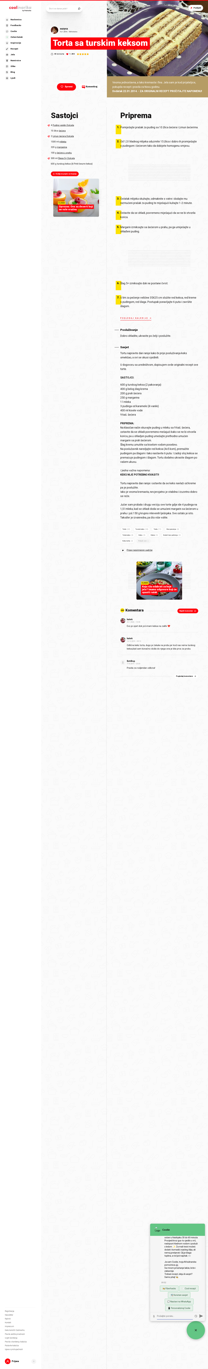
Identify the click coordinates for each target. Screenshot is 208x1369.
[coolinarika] (20, 7)
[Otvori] (33, 1361)
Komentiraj (89, 86)
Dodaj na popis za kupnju (66, 174)
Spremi (68, 86)
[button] (20, 49)
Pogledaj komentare (184, 676)
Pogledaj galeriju (134, 318)
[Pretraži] (79, 8)
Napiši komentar (186, 611)
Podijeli (197, 8)
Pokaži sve (142, 541)
